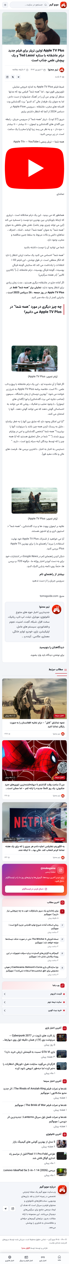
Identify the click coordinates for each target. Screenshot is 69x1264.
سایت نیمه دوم (55, 1002)
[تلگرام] (5, 1209)
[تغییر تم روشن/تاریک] (5, 5)
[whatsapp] (7, 77)
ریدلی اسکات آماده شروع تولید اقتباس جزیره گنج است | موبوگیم (33, 926)
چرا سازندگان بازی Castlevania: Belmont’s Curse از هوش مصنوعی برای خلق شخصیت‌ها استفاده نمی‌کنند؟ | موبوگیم (31, 969)
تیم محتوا (53, 70)
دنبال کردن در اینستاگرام (33, 889)
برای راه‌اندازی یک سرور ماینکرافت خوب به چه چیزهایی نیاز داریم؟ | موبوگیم (32, 912)
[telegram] (18, 77)
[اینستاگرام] (13, 1209)
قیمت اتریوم (56, 994)
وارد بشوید (36, 655)
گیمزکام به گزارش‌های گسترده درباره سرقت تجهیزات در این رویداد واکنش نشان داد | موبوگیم (32, 955)
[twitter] (12, 77)
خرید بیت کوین (55, 1010)
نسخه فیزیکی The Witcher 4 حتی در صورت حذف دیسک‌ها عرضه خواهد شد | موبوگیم (31, 941)
